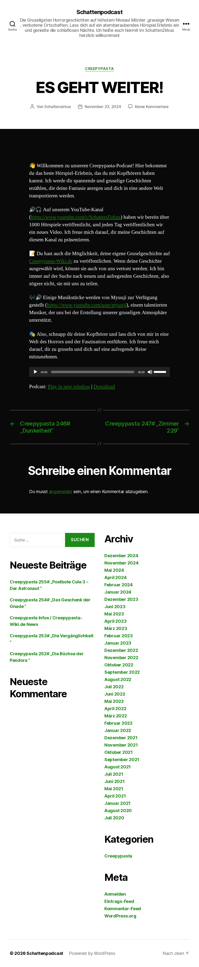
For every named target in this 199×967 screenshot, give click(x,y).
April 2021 (115, 796)
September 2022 (122, 672)
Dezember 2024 (121, 555)
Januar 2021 (117, 803)
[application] (99, 372)
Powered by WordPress (92, 953)
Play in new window (69, 386)
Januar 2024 (117, 592)
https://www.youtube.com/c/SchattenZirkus (76, 217)
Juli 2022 (114, 686)
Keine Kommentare (152, 106)
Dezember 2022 (121, 650)
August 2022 (117, 679)
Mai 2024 (114, 570)
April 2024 (115, 577)
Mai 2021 (113, 788)
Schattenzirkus (57, 106)
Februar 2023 (118, 635)
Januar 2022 (117, 730)
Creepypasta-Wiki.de (50, 261)
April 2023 (115, 621)
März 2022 (115, 715)
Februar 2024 (118, 584)
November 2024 (121, 562)
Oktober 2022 (118, 664)
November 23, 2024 (103, 106)
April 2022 (115, 708)
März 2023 (115, 628)
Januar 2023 (117, 643)
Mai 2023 (114, 613)
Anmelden (115, 894)
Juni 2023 (114, 606)
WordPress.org (120, 915)
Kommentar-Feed (122, 908)
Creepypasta (99, 69)
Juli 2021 (113, 774)
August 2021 (117, 766)
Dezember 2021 (121, 737)
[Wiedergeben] (35, 372)
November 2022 (121, 657)
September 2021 (121, 759)
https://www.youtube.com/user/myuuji (86, 305)
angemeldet (60, 491)
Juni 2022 (114, 694)
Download (104, 386)
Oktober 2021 (118, 752)
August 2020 (118, 810)
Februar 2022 (118, 723)
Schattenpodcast (99, 12)
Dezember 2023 (121, 599)
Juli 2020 (114, 817)
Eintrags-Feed (119, 901)
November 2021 (121, 745)
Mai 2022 (114, 701)
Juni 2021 (114, 781)
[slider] (160, 371)
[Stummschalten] (150, 372)
